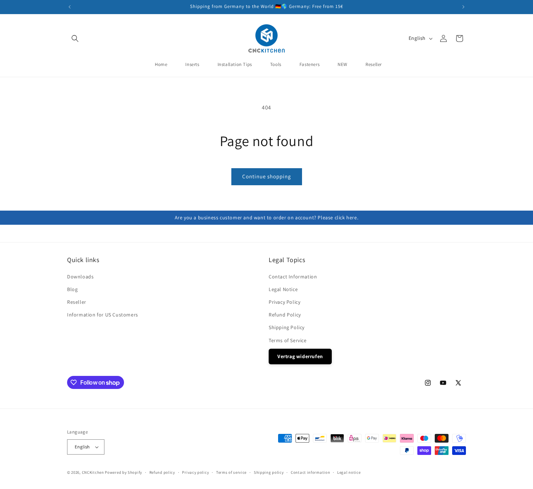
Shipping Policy (287, 327)
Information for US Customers (102, 314)
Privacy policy (195, 472)
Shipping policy (269, 472)
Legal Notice (283, 289)
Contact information (310, 472)
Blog (72, 289)
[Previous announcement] (70, 7)
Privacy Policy (284, 302)
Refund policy (162, 472)
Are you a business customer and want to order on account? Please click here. (267, 217)
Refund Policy (285, 314)
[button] (75, 38)
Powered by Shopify (123, 472)
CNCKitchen (93, 472)
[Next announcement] (463, 7)
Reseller (76, 302)
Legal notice (348, 472)
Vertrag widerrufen (300, 356)
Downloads (80, 276)
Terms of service (231, 472)
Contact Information (293, 276)
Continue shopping (266, 176)
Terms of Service (288, 340)
